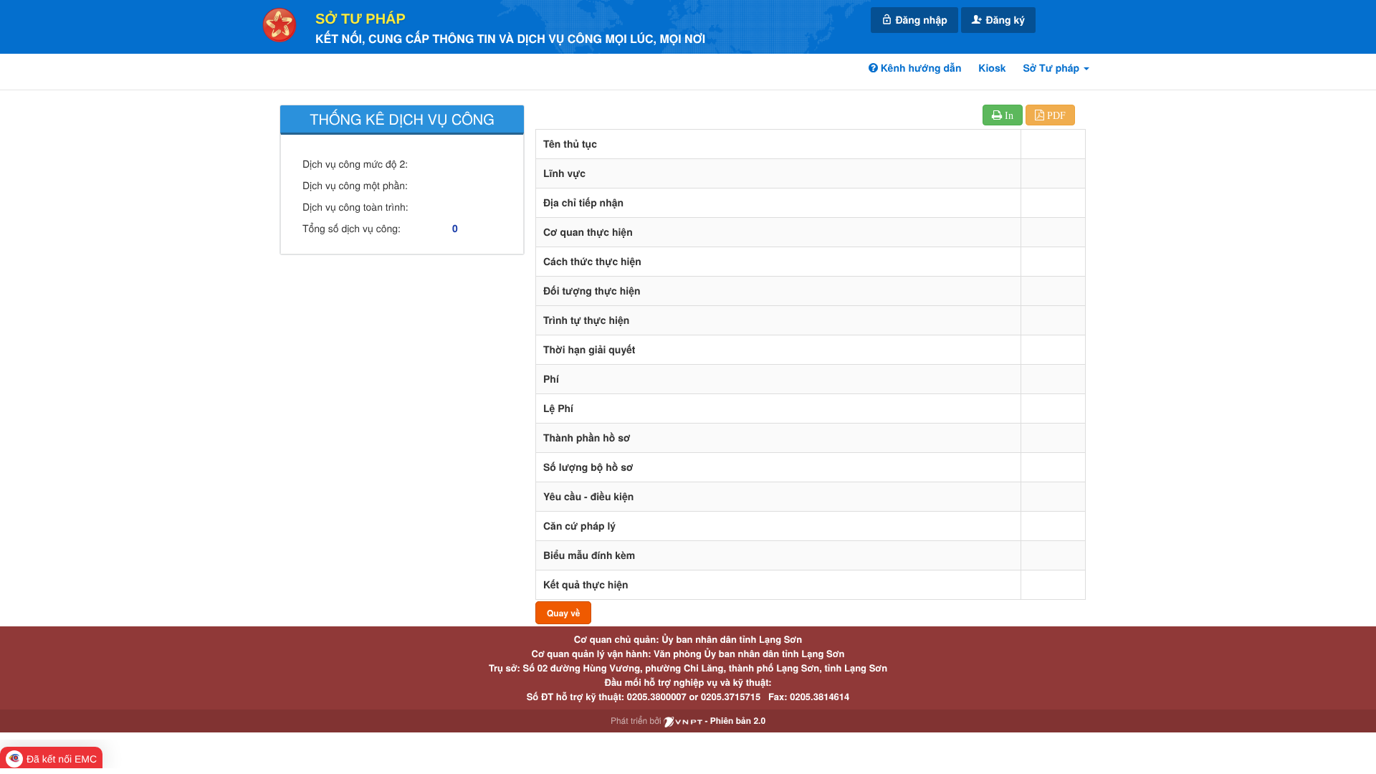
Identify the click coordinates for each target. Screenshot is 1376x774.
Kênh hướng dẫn (919, 68)
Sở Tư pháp (360, 19)
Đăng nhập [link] (920, 20)
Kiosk (991, 68)
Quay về (563, 612)
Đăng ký (1004, 20)
